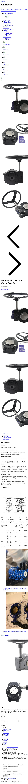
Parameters (5, 435)
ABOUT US (10, 9)
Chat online (3, 289)
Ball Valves (6, 733)
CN (8, 14)
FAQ (7, 39)
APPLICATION (4, 11)
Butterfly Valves (7, 729)
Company (3, 720)
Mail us (7, 289)
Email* (5, 771)
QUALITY (20, 9)
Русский (7, 778)
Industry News (9, 33)
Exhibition (8, 34)
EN (12, 13)
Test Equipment (9, 29)
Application (6, 436)
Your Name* (6, 770)
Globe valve (6, 734)
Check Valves (6, 731)
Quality (5, 742)
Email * (2, 717)
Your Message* (4, 723)
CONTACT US (12, 11)
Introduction (6, 433)
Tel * (2, 719)
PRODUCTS (4, 9)
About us (5, 739)
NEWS (25, 9)
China (10, 778)
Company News (10, 31)
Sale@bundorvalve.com (12, 747)
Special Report (9, 25)
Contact (5, 743)
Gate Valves (6, 730)
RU (8, 16)
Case (7, 24)
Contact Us (8, 38)
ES (8, 17)
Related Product (7, 437)
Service (5, 740)
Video (7, 35)
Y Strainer (5, 735)
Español (14, 778)
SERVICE (15, 9)
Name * (2, 716)
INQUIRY (6, 439)
